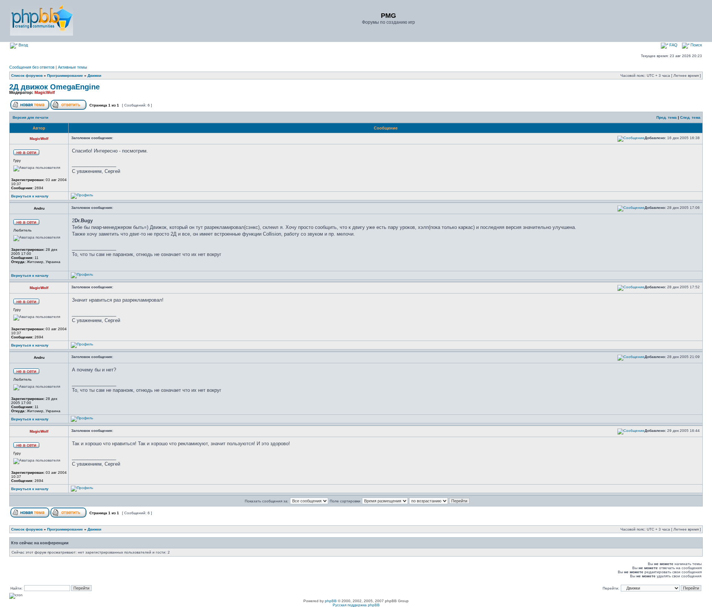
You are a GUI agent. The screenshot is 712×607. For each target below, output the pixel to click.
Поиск (695, 45)
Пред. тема (666, 117)
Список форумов (27, 75)
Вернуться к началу (30, 196)
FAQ (673, 45)
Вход (22, 45)
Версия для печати (30, 117)
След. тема (690, 117)
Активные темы (72, 67)
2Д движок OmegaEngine (54, 87)
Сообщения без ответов (32, 67)
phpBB (331, 601)
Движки (94, 75)
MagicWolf (44, 92)
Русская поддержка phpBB (356, 605)
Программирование (65, 75)
